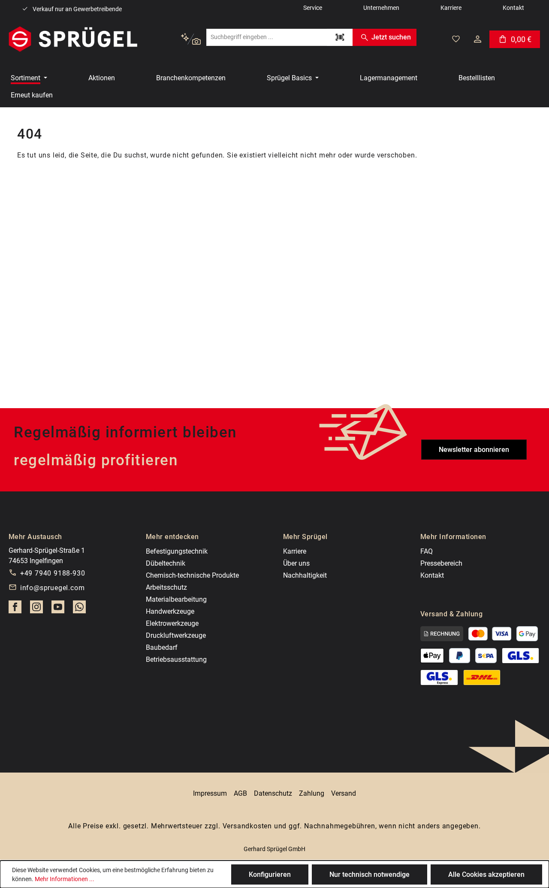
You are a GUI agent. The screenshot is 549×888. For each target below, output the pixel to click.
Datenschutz (273, 793)
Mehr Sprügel (305, 537)
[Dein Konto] (477, 39)
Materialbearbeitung (176, 599)
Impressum (210, 793)
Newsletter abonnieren (474, 450)
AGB (240, 793)
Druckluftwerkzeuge (176, 635)
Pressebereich (441, 563)
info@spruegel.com (52, 588)
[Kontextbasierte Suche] (190, 39)
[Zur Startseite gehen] (73, 39)
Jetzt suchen (391, 37)
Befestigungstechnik (177, 551)
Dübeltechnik (165, 563)
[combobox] (266, 37)
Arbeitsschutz (166, 587)
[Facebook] (15, 609)
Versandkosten (247, 826)
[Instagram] (36, 609)
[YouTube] (57, 609)
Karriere (294, 551)
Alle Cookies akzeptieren (486, 874)
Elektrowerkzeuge (172, 623)
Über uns (296, 563)
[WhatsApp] (79, 609)
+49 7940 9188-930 (52, 573)
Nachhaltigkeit (305, 575)
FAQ (426, 551)
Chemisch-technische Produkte (192, 575)
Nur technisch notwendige (369, 874)
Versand (343, 793)
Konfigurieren (270, 874)
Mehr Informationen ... (64, 879)
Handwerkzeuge (170, 611)
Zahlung (311, 793)
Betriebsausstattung (176, 659)
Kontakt (432, 575)
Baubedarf (162, 647)
